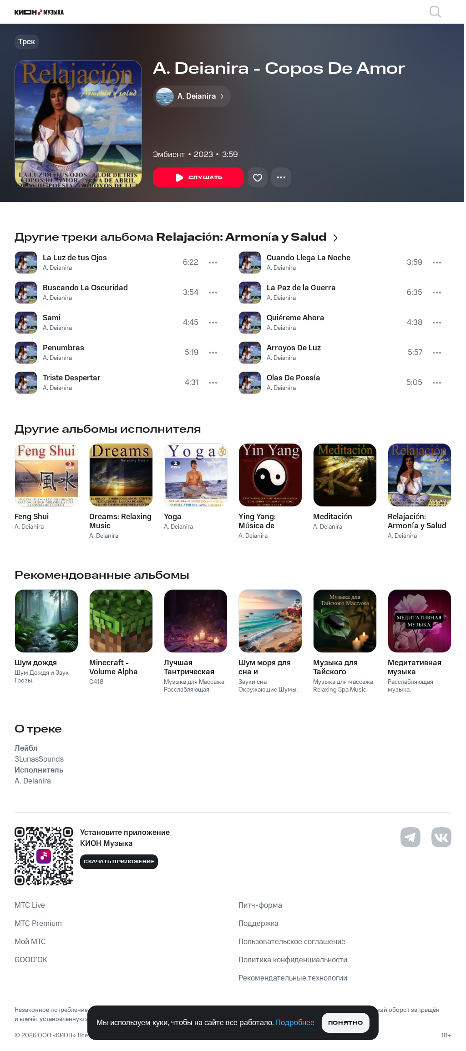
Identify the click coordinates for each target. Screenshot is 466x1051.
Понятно (345, 1023)
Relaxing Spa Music (339, 689)
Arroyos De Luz (294, 348)
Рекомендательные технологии (292, 978)
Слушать (205, 178)
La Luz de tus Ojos (75, 258)
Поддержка (258, 923)
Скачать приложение (119, 862)
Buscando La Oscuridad (85, 288)
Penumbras (63, 348)
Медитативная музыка (414, 667)
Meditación (332, 516)
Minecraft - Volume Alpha (113, 667)
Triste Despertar (72, 378)
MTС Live (30, 905)
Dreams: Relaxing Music (120, 521)
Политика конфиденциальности (292, 960)
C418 (96, 682)
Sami (52, 318)
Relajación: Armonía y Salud (417, 521)
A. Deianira (57, 268)
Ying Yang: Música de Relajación (257, 521)
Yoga (173, 516)
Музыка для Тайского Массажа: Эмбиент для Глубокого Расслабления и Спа (343, 667)
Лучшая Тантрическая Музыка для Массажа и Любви (189, 667)
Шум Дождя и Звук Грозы (42, 676)
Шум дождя (36, 662)
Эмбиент (169, 154)
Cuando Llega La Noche (308, 258)
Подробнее (295, 1022)
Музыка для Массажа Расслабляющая (194, 685)
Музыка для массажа (343, 682)
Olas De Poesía (293, 378)
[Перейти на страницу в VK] (441, 837)
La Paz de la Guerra (301, 288)
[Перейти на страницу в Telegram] (410, 837)
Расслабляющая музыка (410, 685)
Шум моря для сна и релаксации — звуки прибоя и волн (266, 667)
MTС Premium (38, 923)
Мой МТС (30, 941)
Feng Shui (32, 516)
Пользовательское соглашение (291, 941)
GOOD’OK (31, 960)
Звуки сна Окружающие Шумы (267, 685)
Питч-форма (260, 905)
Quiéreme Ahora (295, 318)
